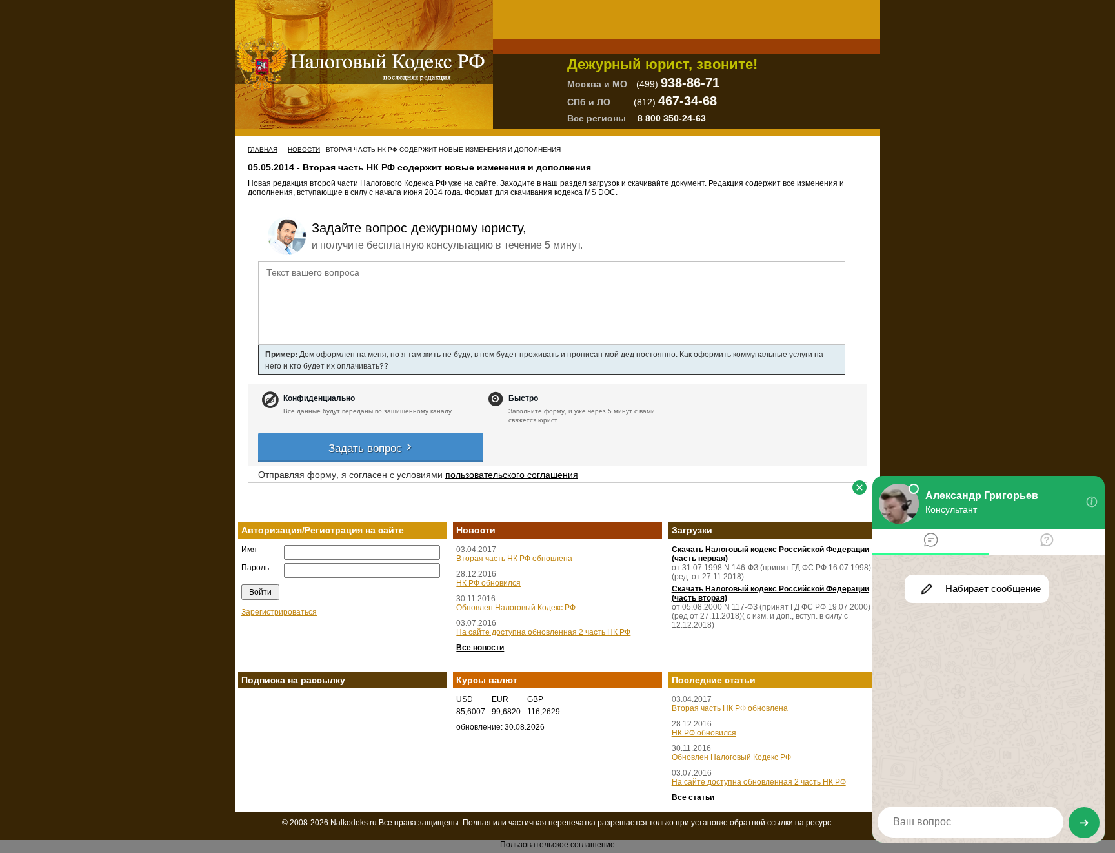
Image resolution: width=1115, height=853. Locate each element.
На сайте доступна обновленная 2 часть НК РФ (543, 632)
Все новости (480, 647)
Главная (262, 149)
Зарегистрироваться (279, 612)
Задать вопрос (366, 447)
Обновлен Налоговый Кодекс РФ (516, 607)
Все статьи (693, 797)
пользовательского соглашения (511, 474)
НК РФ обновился (488, 583)
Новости (304, 149)
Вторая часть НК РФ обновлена (514, 558)
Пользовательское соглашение (557, 844)
